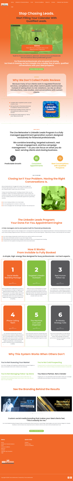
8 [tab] (38, 413)
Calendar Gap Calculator (62, 2)
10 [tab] (40, 413)
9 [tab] (39, 413)
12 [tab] (42, 413)
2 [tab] (31, 413)
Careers (26, 442)
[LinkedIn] (68, 477)
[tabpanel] (18, 403)
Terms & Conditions (39, 2)
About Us (47, 2)
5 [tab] (34, 413)
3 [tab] (32, 413)
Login (12, 7)
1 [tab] (30, 413)
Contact (53, 2)
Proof (32, 2)
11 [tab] (41, 413)
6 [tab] (35, 413)
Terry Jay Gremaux (16, 25)
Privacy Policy (28, 444)
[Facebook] (71, 477)
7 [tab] (37, 413)
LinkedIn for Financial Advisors (22, 2)
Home (12, 2)
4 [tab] (33, 413)
